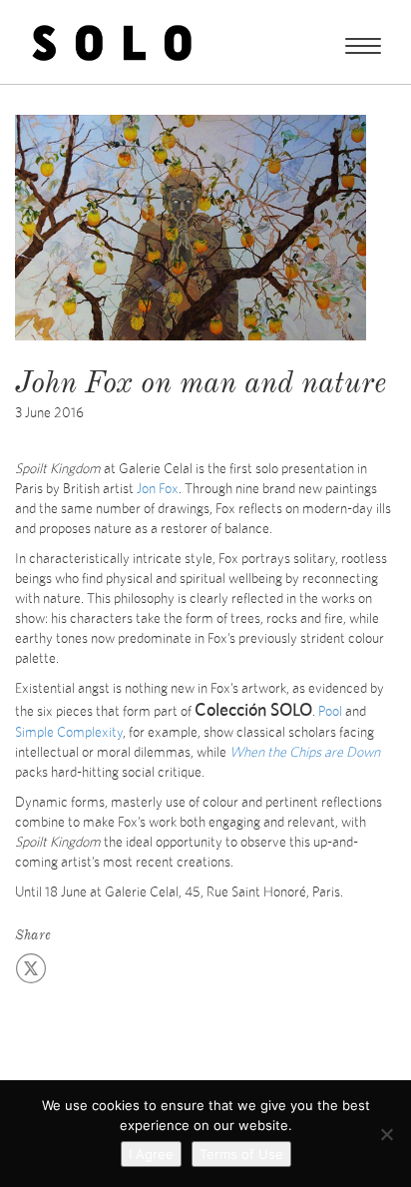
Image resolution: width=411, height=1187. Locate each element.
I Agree (151, 1154)
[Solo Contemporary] (112, 42)
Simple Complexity (69, 733)
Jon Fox (158, 489)
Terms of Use (241, 1154)
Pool (330, 712)
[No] (386, 1134)
